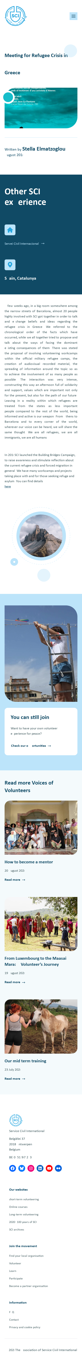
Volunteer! (15, 1263)
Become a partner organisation (28, 1286)
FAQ (11, 1312)
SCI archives (16, 1229)
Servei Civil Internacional (22, 244)
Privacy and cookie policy (24, 1327)
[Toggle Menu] (73, 16)
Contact (14, 1319)
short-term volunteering (24, 1199)
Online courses (18, 1207)
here (8, 486)
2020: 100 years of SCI (23, 1222)
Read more (12, 880)
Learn (12, 1271)
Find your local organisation (26, 1256)
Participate (16, 1278)
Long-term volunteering (24, 1214)
